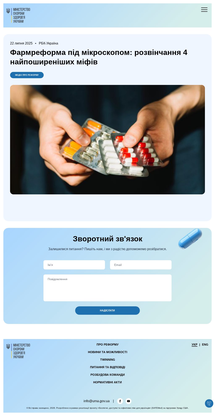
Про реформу (108, 344)
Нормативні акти (107, 382)
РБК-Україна (48, 43)
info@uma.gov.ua (97, 401)
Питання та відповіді (107, 367)
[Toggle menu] (204, 10)
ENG (205, 344)
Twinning (107, 359)
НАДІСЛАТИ (107, 310)
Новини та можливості (107, 352)
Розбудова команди (107, 374)
